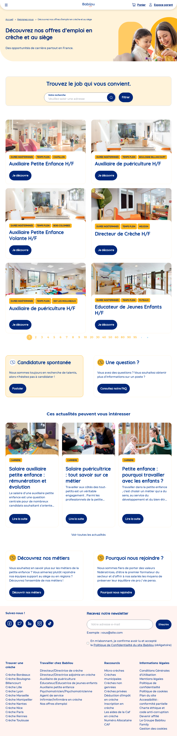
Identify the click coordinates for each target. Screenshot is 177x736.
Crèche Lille (14, 687)
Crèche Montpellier (19, 699)
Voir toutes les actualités (88, 534)
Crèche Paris (15, 712)
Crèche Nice (14, 708)
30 (98, 337)
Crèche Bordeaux (18, 674)
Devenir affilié (149, 716)
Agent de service (52, 695)
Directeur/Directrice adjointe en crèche (67, 674)
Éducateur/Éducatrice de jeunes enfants (68, 683)
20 (92, 337)
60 (117, 337)
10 (86, 337)
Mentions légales (151, 679)
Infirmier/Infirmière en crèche (61, 699)
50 (111, 337)
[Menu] (6, 5)
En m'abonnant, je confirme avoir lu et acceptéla (130, 643)
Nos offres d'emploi (53, 703)
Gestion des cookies (153, 728)
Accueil (9, 19)
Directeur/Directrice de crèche (61, 670)
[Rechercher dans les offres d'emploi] (111, 97)
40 (104, 337)
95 (135, 337)
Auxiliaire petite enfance (57, 687)
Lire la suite (19, 519)
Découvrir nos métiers (26, 592)
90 (129, 337)
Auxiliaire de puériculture (58, 679)
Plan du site (147, 695)
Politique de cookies (153, 691)
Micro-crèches (114, 670)
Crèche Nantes (16, 703)
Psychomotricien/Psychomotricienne (66, 691)
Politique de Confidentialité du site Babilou (124, 645)
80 (123, 337)
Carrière (16, 460)
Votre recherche (57, 95)
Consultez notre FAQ (113, 388)
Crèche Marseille (17, 695)
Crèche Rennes (16, 716)
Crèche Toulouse (17, 720)
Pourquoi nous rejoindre (116, 592)
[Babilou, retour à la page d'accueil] (88, 5)
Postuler (17, 388)
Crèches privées (115, 691)
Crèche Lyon (14, 691)
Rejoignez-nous (25, 19)
